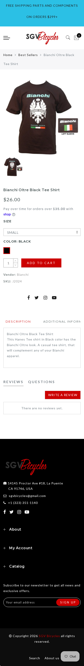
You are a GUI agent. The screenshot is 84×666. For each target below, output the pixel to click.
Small (12, 232)
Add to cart (41, 263)
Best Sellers (28, 55)
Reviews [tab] (13, 382)
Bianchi (23, 274)
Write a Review (62, 395)
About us (52, 658)
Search (34, 658)
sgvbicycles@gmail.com (27, 496)
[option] (42, 117)
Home (8, 55)
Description (18, 321)
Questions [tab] (41, 382)
